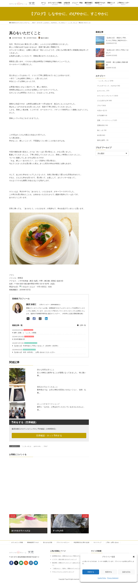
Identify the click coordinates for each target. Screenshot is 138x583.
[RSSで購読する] (26, 563)
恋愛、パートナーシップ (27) (107, 120)
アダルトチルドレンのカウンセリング (63, 572)
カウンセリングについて (31, 343)
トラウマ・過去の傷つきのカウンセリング (64, 559)
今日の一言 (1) (102, 110)
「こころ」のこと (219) (105, 81)
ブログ (45, 446)
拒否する (108, 572)
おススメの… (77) (103, 91)
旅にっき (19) (101, 130)
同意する (91, 572)
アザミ (11, 275)
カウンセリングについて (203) (107, 96)
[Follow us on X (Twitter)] (16, 563)
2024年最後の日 (19, 339)
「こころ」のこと (28, 330)
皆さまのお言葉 (47, 542)
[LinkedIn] (46, 318)
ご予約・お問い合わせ (112, 542)
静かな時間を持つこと (45, 369)
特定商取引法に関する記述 (81, 542)
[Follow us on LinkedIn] (36, 563)
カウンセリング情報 (17, 542)
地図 (52, 284)
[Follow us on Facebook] (11, 563)
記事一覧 (82, 325)
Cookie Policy (102, 578)
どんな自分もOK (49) (104, 101)
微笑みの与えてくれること (47, 387)
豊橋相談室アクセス (33, 542)
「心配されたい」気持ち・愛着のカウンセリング (66, 568)
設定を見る (126, 572)
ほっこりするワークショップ (48, 404)
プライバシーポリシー (62, 542)
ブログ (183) (101, 105)
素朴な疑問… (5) (102, 140)
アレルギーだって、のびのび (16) (108, 86)
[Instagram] (40, 318)
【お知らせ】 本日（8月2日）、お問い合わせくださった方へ (34, 352)
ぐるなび (31, 287)
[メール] (21, 563)
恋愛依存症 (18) (102, 125)
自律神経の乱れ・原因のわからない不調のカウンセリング (69, 556)
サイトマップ (97, 542)
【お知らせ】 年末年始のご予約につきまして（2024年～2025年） (36, 346)
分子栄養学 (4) (102, 115)
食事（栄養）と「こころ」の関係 (25, 333)
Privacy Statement (112, 578)
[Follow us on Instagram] (31, 563)
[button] (134, 557)
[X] (28, 318)
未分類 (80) (101, 135)
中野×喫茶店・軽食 (44, 287)
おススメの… (37, 446)
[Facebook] (34, 318)
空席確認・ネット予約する (49, 435)
